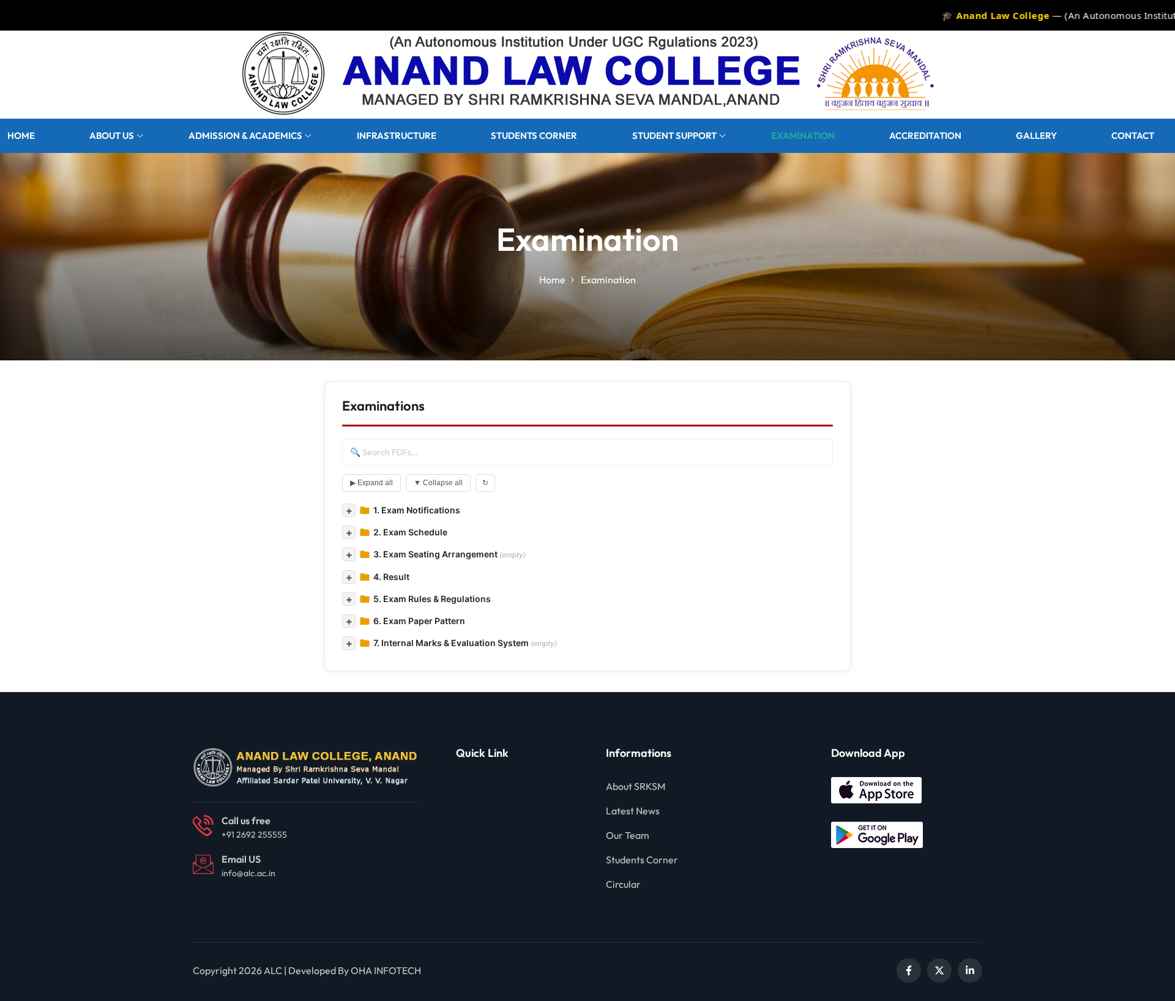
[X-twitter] (939, 970)
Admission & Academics (245, 135)
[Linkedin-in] (970, 970)
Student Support (674, 135)
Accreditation (925, 135)
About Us (111, 135)
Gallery (1036, 135)
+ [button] (349, 510)
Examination (803, 135)
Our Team (627, 835)
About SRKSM (635, 786)
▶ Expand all (371, 482)
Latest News (633, 811)
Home (21, 135)
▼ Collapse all (438, 482)
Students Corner (534, 135)
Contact (1132, 135)
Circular (623, 884)
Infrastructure (396, 135)
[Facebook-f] (909, 970)
